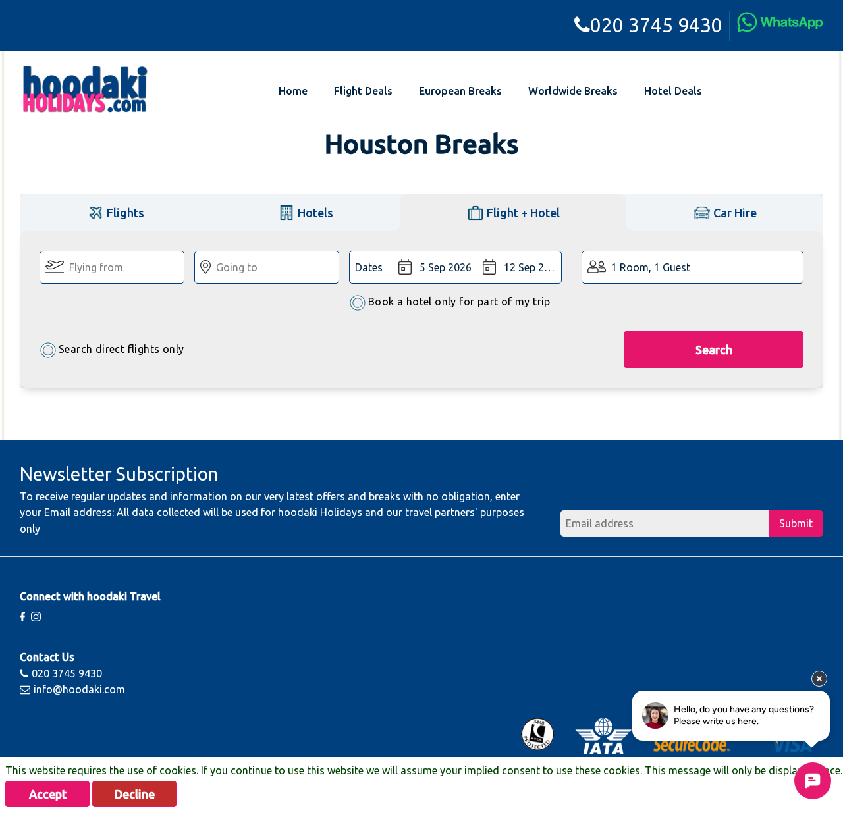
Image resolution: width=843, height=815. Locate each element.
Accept (48, 794)
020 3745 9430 (656, 25)
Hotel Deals (673, 91)
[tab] (115, 212)
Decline (135, 794)
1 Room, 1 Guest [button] (650, 267)
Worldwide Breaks (573, 91)
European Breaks (460, 91)
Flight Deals (363, 91)
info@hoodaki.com (79, 689)
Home (293, 91)
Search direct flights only (121, 349)
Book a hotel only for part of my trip (459, 301)
